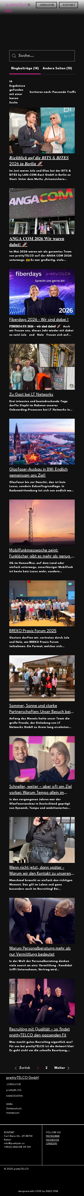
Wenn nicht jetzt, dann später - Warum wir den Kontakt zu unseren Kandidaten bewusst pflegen (40, 871)
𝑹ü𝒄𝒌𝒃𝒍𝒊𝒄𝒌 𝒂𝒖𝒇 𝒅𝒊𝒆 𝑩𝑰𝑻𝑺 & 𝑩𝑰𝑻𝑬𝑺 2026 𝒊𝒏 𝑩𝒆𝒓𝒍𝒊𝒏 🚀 (39, 161)
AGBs (9, 1103)
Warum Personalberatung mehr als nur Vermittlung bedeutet (40, 951)
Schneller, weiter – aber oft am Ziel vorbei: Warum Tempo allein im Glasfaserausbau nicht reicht (40, 790)
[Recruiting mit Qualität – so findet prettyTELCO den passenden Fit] (42, 1002)
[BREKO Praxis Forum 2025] (42, 603)
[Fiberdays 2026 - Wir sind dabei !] (42, 292)
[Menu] (8, 11)
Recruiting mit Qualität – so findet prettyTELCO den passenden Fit (39, 1032)
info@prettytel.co (14, 1143)
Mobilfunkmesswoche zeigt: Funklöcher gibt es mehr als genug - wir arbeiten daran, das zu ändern (41, 553)
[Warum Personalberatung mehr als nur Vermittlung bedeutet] (42, 921)
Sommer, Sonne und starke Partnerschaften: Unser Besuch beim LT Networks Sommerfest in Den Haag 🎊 (41, 709)
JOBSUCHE (13, 1084)
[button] (21, 1068)
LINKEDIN (51, 1144)
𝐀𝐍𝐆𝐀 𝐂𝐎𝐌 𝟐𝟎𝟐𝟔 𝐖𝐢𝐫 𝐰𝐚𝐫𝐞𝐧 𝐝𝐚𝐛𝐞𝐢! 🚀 (36, 242)
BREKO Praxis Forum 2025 (32, 631)
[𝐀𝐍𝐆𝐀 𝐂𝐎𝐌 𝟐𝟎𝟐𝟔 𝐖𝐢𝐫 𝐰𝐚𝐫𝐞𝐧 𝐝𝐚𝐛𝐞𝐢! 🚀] (42, 211)
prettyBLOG (13, 1090)
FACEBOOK (52, 1140)
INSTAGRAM (52, 1136)
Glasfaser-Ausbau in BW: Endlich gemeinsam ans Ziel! (38, 472)
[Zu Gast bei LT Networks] (42, 367)
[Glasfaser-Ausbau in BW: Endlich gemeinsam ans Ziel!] (42, 442)
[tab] (25, 68)
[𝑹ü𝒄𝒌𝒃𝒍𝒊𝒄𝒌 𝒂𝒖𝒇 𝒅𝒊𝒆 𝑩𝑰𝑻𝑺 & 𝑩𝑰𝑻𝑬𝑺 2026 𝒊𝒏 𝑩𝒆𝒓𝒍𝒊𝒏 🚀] (42, 130)
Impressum (12, 1112)
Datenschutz (14, 1108)
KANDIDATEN (14, 1095)
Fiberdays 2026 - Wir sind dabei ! (39, 320)
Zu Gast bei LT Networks (31, 395)
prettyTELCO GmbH (22, 1078)
